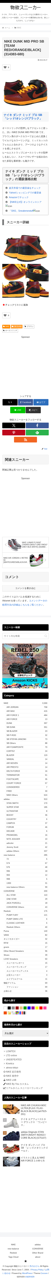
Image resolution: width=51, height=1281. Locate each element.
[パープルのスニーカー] (33, 1007)
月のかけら (34, 1266)
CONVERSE (37, 1249)
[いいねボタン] (5, 67)
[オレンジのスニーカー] (5, 1012)
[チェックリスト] (25, 1261)
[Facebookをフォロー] (37, 425)
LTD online (11, 1055)
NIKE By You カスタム (17, 1084)
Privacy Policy (37, 1270)
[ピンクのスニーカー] (44, 1007)
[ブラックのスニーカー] (9, 1007)
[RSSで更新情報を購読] (25, 439)
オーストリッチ (11, 331)
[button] (33, 410)
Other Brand (37, 1253)
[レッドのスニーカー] (40, 1007)
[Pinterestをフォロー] (13, 432)
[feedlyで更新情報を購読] (37, 432)
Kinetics (10, 1063)
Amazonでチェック (19, 197)
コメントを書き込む (25, 588)
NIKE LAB (11, 1080)
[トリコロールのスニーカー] (21, 1012)
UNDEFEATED (14, 1059)
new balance (13, 1249)
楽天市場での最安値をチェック (25, 188)
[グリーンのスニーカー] (25, 1007)
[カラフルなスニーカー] (17, 1012)
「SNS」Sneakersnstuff (21, 211)
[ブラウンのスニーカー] (17, 1007)
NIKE (7, 326)
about (37, 1257)
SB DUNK (18, 326)
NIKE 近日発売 (13, 1072)
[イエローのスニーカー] (37, 1007)
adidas (38, 1244)
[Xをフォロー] (13, 425)
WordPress (27, 1273)
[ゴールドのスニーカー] (9, 1012)
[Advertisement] (25, 364)
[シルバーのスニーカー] (13, 1012)
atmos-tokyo (12, 1067)
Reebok (13, 1253)
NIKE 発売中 (12, 1076)
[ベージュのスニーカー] (21, 1007)
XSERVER (29, 1277)
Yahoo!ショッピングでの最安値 (25, 192)
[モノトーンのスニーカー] (25, 1012)
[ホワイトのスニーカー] (5, 1007)
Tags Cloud (13, 1257)
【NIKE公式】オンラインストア (25, 202)
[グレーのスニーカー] (13, 1007)
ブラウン (30, 326)
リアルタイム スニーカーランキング (24, 1088)
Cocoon (44, 1273)
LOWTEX (11, 1051)
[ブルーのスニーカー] (29, 1007)
